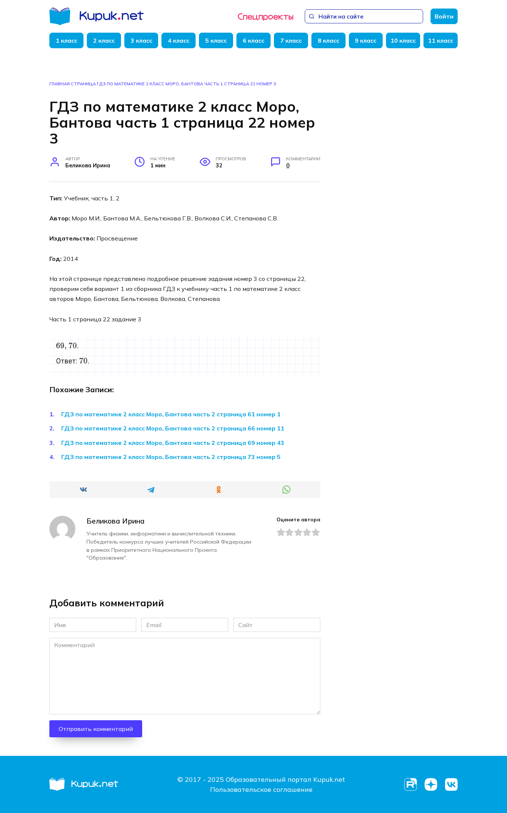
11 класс (440, 40)
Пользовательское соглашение (261, 789)
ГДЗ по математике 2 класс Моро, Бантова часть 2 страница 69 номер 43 (172, 442)
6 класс (253, 40)
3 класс (141, 40)
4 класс (178, 40)
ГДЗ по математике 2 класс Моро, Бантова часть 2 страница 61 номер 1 (171, 414)
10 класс (403, 40)
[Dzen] (430, 784)
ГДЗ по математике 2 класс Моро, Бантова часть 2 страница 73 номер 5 (171, 456)
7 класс (291, 40)
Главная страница (72, 83)
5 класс (216, 40)
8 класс (328, 40)
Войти (444, 16)
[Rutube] (410, 784)
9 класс (365, 40)
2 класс (104, 40)
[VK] (451, 784)
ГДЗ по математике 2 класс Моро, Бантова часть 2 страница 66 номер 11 (172, 428)
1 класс (66, 40)
